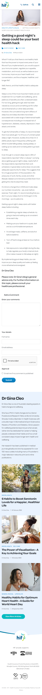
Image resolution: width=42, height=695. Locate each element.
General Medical (7, 594)
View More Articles (13, 616)
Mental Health (7, 495)
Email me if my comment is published (18, 373)
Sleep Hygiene (9, 48)
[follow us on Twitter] (17, 660)
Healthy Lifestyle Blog (10, 28)
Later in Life (19, 594)
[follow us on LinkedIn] (25, 660)
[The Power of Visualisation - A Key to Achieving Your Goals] (21, 529)
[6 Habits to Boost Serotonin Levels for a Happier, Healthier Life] (21, 478)
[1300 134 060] (24, 4)
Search (33, 4)
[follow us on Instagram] (19, 660)
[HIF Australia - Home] (6, 4)
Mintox (21, 690)
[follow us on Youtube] (27, 660)
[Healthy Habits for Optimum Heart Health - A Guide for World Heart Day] (21, 577)
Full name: (6, 337)
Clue (36, 688)
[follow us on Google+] (21, 660)
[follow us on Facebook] (15, 660)
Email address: (7, 347)
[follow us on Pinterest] (23, 660)
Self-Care (21, 48)
